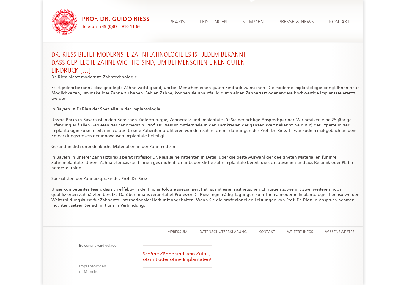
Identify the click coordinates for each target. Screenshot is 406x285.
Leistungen (213, 22)
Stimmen (253, 22)
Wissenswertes (340, 231)
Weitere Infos (300, 231)
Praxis (177, 22)
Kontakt (339, 22)
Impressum (177, 231)
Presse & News (296, 22)
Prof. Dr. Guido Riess (116, 19)
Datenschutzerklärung (223, 231)
